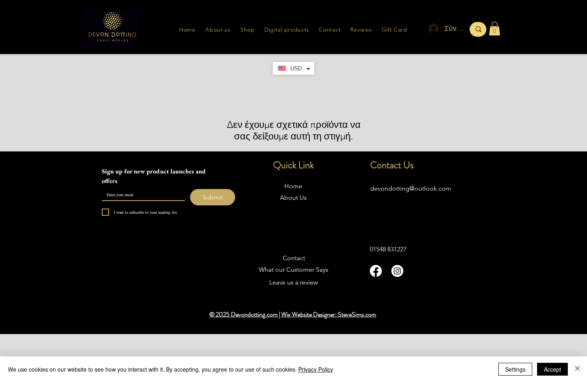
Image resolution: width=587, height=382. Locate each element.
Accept (552, 369)
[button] (361, 29)
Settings (515, 369)
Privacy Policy (315, 369)
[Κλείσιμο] (577, 369)
